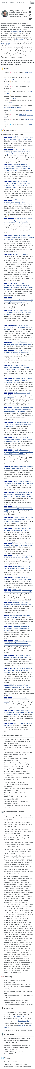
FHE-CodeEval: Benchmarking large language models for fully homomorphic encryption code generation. (17, 152)
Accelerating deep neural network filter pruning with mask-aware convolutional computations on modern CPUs (18, 519)
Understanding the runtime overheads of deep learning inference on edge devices (17, 604)
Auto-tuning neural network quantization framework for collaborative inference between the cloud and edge (18, 712)
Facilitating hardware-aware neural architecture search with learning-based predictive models (18, 509)
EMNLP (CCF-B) (9, 79)
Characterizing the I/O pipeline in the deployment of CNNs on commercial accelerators (18, 670)
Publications (20, 2)
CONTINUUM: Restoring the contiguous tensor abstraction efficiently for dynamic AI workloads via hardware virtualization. (18, 202)
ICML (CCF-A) (16, 88)
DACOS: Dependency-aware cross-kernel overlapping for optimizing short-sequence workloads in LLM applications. (18, 221)
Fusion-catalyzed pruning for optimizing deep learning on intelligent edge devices (16, 628)
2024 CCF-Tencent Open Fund (13, 107)
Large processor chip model (21, 254)
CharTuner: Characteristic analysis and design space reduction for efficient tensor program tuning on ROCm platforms (18, 409)
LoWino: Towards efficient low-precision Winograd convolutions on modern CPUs (17, 568)
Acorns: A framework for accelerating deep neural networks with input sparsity (17, 700)
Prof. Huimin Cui (20, 39)
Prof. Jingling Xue (6, 43)
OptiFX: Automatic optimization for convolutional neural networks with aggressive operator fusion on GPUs (18, 380)
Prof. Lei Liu (21, 1025)
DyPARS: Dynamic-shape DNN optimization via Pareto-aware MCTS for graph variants (17, 312)
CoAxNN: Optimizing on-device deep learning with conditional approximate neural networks (18, 483)
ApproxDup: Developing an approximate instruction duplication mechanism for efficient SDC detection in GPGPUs (18, 452)
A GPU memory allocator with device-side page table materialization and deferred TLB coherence (19, 237)
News (12, 2)
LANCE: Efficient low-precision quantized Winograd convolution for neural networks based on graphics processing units (18, 643)
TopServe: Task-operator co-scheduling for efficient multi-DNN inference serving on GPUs (17, 353)
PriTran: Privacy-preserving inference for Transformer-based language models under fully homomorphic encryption (18, 300)
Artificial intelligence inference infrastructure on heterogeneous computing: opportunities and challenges (16, 367)
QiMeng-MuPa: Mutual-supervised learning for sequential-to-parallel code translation (18, 327)
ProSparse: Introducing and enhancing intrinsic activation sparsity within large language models (18, 395)
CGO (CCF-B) (10, 103)
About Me (5, 2)
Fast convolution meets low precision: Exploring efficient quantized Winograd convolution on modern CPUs (18, 439)
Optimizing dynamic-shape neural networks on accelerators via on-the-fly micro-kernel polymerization (18, 424)
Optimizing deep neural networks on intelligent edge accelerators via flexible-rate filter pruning (18, 545)
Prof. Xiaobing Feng (15, 31)
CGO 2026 (13, 98)
